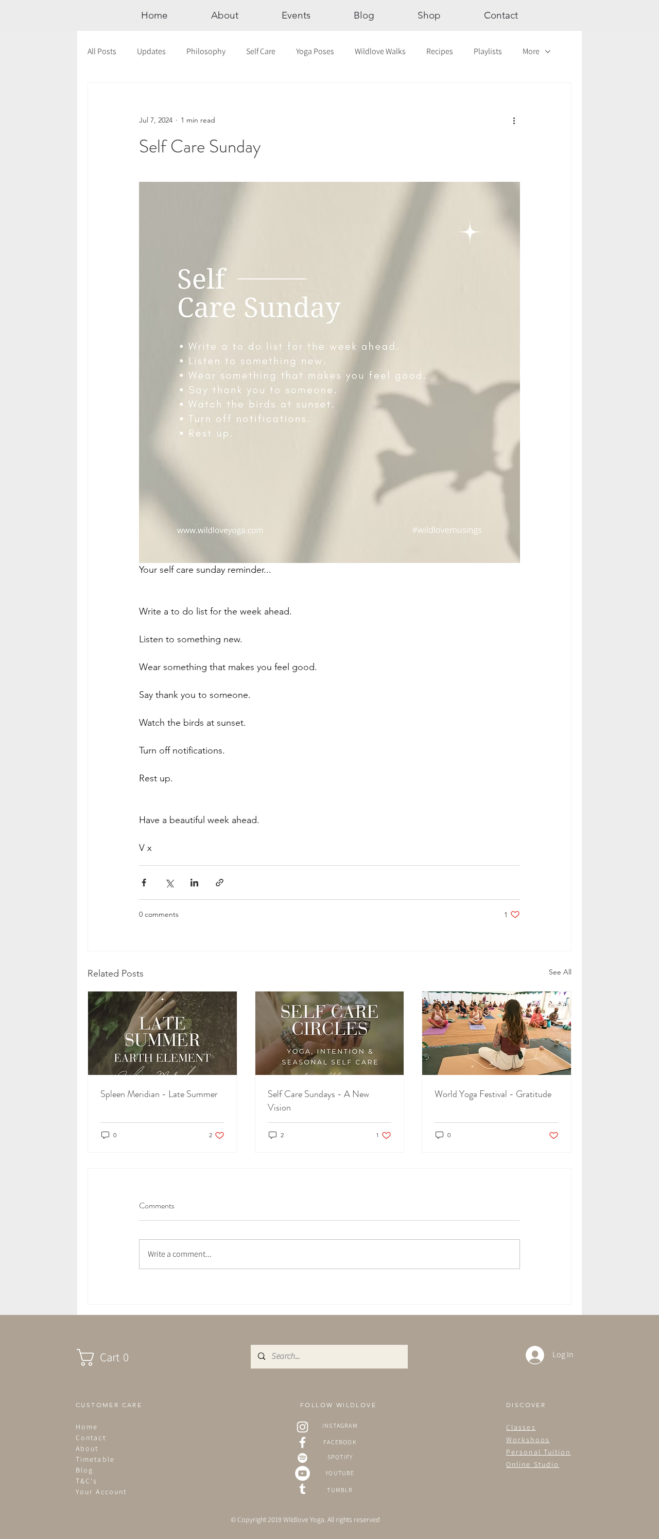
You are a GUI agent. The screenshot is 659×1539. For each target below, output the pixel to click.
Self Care (260, 51)
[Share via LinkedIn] (194, 882)
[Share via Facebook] (144, 882)
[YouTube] (302, 1473)
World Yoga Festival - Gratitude (493, 1094)
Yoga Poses (315, 51)
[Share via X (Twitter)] (169, 882)
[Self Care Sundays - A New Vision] (329, 1033)
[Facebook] (302, 1442)
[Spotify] (302, 1457)
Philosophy (206, 51)
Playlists (488, 51)
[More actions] (514, 120)
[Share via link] (219, 882)
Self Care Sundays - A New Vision (318, 1100)
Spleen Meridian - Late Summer (159, 1094)
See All (560, 972)
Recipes (439, 51)
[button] (113, 1357)
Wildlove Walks (380, 51)
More (531, 51)
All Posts (102, 51)
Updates (151, 51)
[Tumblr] (302, 1488)
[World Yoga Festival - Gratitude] (496, 1033)
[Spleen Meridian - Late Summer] (162, 1033)
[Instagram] (302, 1427)
